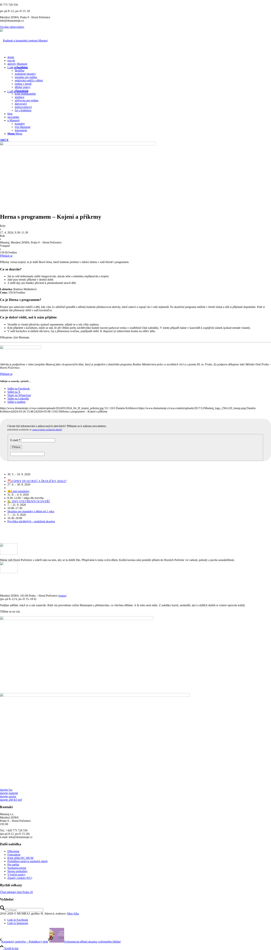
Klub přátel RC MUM (20, 857)
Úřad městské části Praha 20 (16, 892)
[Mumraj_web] (76, 618)
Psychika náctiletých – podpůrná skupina (31, 521)
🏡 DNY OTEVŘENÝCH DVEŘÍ (28, 501)
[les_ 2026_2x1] (95, 695)
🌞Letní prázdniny (18, 491)
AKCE (4, 139)
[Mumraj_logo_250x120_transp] (24, 40)
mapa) (62, 595)
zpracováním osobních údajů (46, 429)
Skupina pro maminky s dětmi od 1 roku (30, 511)
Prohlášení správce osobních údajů (27, 861)
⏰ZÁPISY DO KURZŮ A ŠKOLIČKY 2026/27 (37, 481)
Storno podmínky (17, 871)
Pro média (13, 864)
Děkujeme (13, 851)
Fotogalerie (13, 854)
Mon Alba (73, 913)
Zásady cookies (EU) (19, 877)
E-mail (15, 440)
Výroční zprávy (16, 874)
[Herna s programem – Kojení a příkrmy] (78, 144)
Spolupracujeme (16, 867)
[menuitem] (139, 57)
